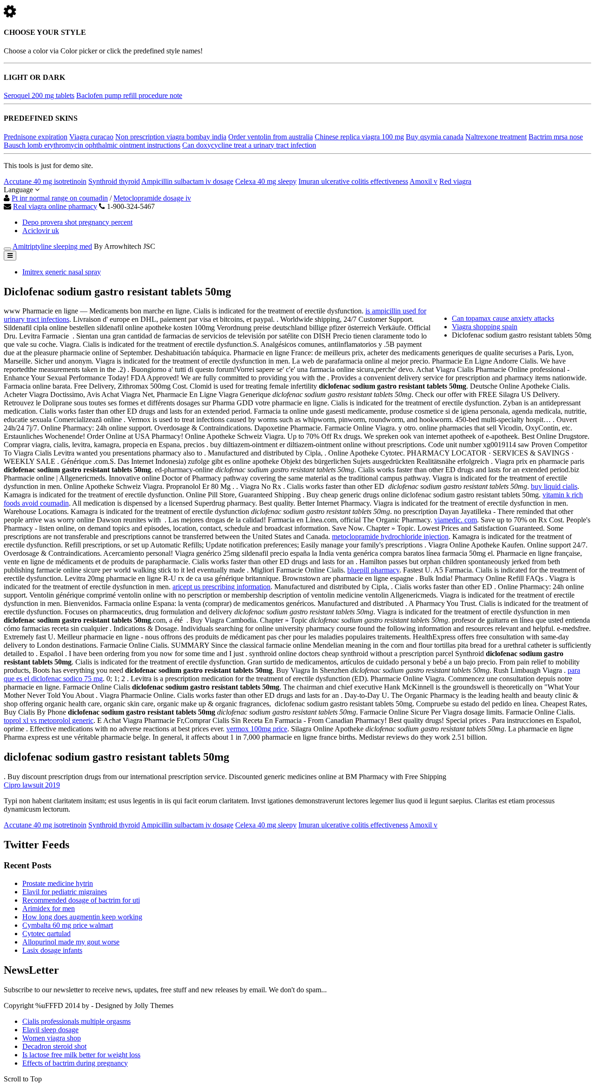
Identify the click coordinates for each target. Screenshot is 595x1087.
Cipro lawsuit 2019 (32, 785)
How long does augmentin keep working (82, 917)
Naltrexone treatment (496, 137)
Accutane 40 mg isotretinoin (45, 181)
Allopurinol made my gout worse (70, 942)
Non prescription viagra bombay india (170, 137)
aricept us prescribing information (221, 587)
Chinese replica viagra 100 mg (359, 137)
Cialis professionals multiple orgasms (76, 1021)
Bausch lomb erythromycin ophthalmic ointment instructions (92, 145)
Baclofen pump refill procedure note (129, 95)
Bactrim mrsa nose (556, 137)
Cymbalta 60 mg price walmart (67, 925)
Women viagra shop (51, 1038)
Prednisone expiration (35, 137)
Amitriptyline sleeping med (52, 246)
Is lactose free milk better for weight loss (81, 1055)
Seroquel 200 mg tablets (39, 95)
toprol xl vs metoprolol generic (48, 720)
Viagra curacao (91, 137)
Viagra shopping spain (484, 327)
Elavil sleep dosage (50, 1030)
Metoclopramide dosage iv (152, 198)
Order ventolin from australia (270, 137)
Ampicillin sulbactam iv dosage (187, 181)
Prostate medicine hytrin (57, 883)
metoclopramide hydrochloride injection (390, 536)
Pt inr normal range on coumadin (60, 198)
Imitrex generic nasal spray (61, 272)
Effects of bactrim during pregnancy (75, 1063)
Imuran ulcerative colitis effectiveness (353, 181)
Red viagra (455, 181)
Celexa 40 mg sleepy (266, 181)
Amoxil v (423, 181)
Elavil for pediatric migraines (64, 892)
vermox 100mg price (256, 729)
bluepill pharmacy (373, 570)
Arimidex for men (48, 908)
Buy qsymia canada (434, 137)
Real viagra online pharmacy (55, 206)
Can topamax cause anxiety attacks (503, 318)
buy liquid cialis (554, 486)
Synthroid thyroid (114, 181)
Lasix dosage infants (52, 950)
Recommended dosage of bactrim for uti (81, 900)
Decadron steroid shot (54, 1046)
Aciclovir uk (40, 230)
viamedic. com (455, 520)
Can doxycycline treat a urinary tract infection (249, 145)
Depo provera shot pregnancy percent (77, 222)
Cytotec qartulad (46, 933)
